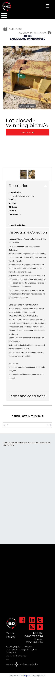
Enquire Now (27, 132)
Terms (10, 633)
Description (18, 186)
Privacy (10, 636)
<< (4, 425)
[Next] (45, 77)
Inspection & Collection (28, 232)
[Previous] (9, 77)
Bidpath (26, 675)
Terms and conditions (27, 396)
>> (50, 425)
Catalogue (15, 29)
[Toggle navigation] (47, 6)
